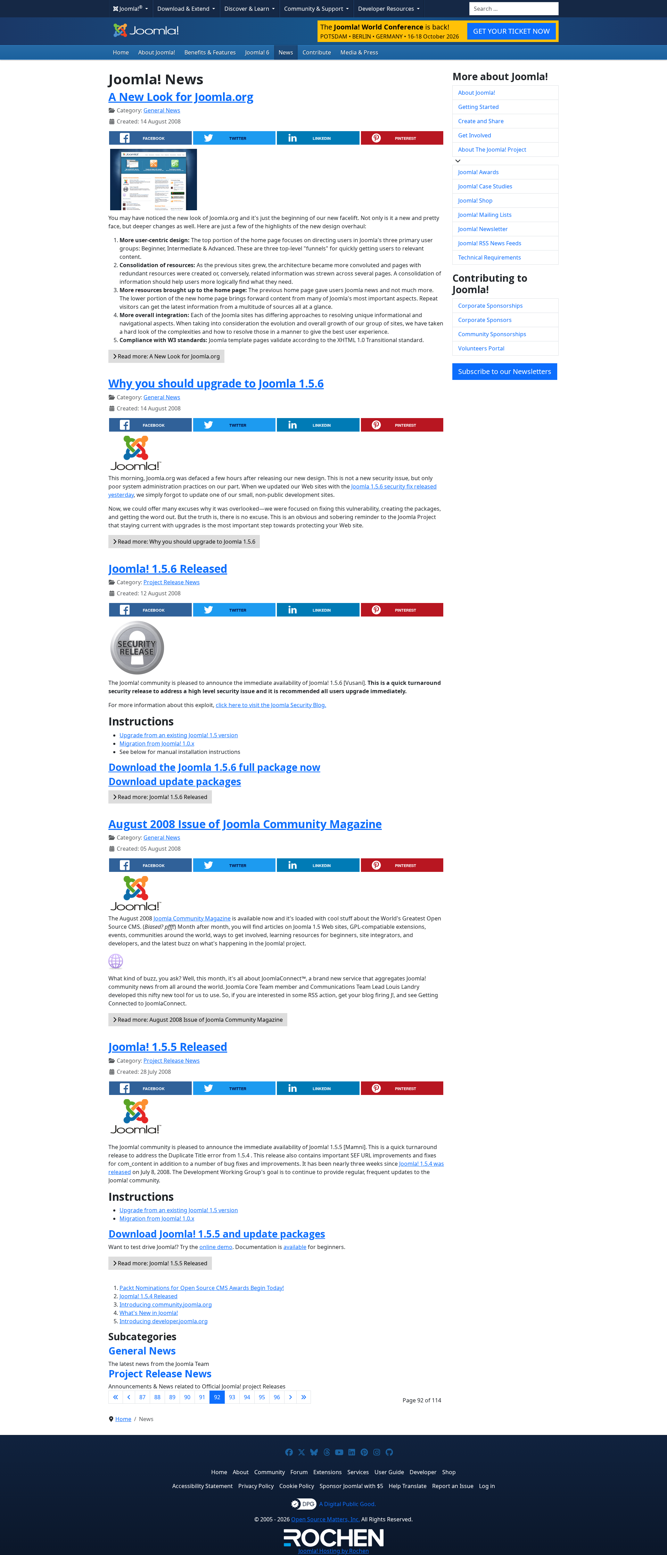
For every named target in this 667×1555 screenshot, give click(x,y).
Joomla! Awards (478, 172)
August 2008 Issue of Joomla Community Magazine (245, 823)
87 (142, 1397)
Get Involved (474, 135)
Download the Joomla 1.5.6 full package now (214, 767)
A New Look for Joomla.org (180, 96)
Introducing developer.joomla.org (164, 1321)
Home (121, 52)
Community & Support (314, 8)
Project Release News (171, 582)
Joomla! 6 (257, 52)
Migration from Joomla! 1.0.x (157, 743)
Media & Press (359, 52)
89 (172, 1397)
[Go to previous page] (129, 1397)
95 (262, 1397)
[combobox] (514, 8)
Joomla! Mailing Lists (485, 215)
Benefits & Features (210, 52)
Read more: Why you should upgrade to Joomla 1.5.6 (185, 541)
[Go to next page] (290, 1397)
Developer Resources (386, 8)
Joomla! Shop (475, 200)
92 (217, 1397)
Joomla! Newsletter (483, 229)
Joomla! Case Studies (485, 186)
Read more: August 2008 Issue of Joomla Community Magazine (199, 1019)
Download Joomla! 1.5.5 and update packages (216, 1233)
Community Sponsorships (492, 334)
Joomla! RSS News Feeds (489, 243)
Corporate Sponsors (485, 320)
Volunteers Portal (481, 348)
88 (157, 1397)
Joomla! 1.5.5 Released (167, 1046)
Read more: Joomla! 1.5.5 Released (161, 1263)
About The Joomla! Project (492, 149)
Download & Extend (184, 8)
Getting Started (478, 107)
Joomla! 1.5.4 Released (149, 1296)
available (294, 1247)
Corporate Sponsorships (490, 305)
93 (232, 1397)
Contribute (317, 52)
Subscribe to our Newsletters (504, 371)
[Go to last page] (303, 1397)
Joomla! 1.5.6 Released (167, 568)
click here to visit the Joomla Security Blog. (271, 705)
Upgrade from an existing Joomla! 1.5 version (179, 735)
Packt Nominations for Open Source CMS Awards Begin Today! (202, 1288)
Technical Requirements (489, 257)
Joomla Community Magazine (192, 918)
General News (161, 110)
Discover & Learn (247, 8)
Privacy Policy (256, 1486)
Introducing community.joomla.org (166, 1304)
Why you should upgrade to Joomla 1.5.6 (216, 383)
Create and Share (481, 121)
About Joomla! (156, 52)
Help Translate (408, 1486)
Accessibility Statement (202, 1486)
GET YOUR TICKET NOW (511, 31)
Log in (487, 1486)
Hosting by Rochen (333, 1551)
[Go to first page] (115, 1397)
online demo (215, 1247)
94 (247, 1397)
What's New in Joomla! (149, 1313)
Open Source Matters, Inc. (325, 1519)
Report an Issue (453, 1486)
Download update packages (174, 781)
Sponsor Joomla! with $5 (351, 1486)
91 (202, 1397)
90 (187, 1397)
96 (277, 1397)
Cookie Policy (296, 1486)
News (286, 52)
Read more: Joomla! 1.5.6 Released (161, 797)
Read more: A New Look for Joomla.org (168, 356)
